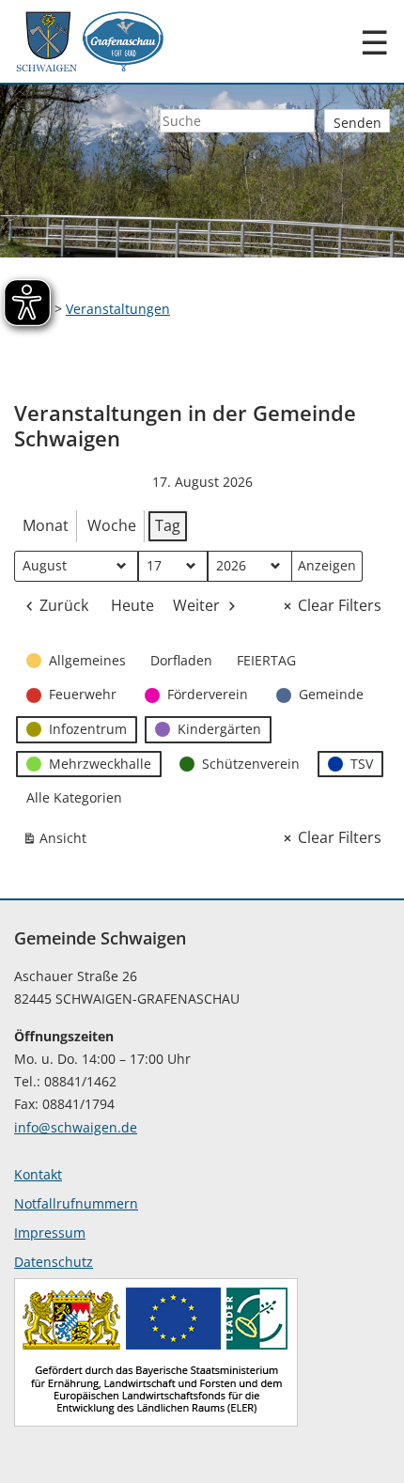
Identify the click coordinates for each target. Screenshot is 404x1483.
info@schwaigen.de (75, 1127)
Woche (111, 525)
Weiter (196, 605)
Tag (167, 525)
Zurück (63, 605)
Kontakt (38, 1174)
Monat (46, 525)
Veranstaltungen (118, 309)
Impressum (49, 1232)
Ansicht (58, 841)
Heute (132, 605)
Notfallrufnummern (76, 1203)
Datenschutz (53, 1262)
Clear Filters (339, 605)
